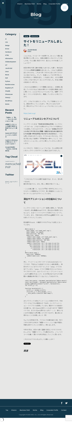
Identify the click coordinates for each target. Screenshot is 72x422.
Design (7, 45)
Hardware (8, 52)
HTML (7, 55)
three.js (7, 97)
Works (39, 4)
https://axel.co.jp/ (30, 113)
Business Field (30, 4)
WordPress (8, 101)
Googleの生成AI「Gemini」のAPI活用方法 (11, 149)
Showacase (9, 94)
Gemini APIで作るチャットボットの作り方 (11, 135)
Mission (19, 4)
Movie (7, 75)
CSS (6, 42)
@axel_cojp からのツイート (11, 182)
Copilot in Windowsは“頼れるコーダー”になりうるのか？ (11, 142)
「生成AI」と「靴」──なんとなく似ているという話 (11, 119)
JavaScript (8, 68)
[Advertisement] (43, 368)
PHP (6, 78)
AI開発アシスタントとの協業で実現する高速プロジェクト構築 (11, 127)
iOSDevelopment (10, 62)
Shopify (7, 91)
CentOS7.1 (12, 161)
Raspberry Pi (9, 88)
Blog (44, 4)
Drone (7, 49)
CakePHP (7, 161)
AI (5, 39)
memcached (13, 164)
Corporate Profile (54, 4)
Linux (7, 71)
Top (7, 410)
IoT (6, 65)
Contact (63, 410)
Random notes (10, 84)
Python (7, 81)
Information (9, 58)
